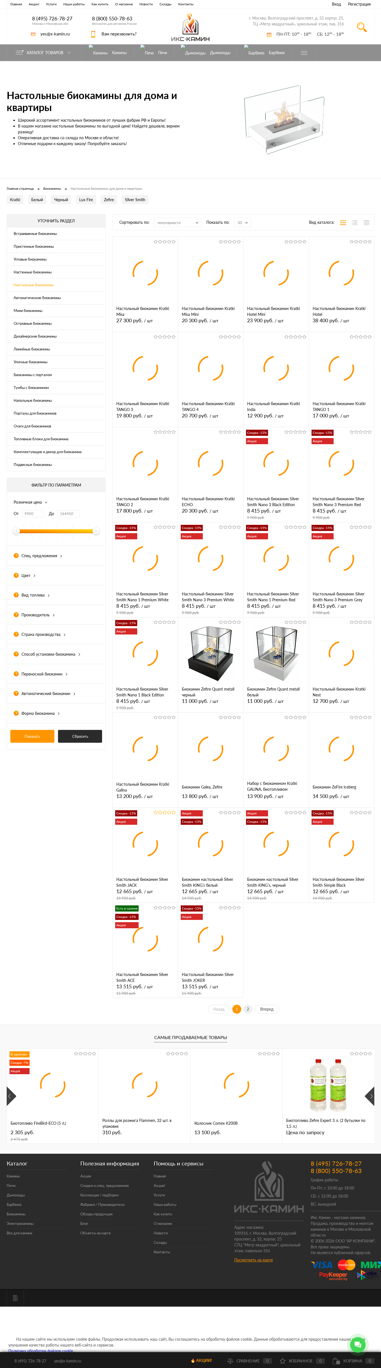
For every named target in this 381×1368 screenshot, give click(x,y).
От (16, 513)
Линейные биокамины (32, 349)
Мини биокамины (28, 310)
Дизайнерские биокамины (35, 336)
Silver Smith (135, 199)
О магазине (124, 4)
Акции (85, 1176)
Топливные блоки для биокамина (41, 439)
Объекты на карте (95, 1233)
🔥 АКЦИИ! (201, 1360)
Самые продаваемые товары (190, 1037)
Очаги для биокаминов (32, 426)
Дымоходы (16, 1195)
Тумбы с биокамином (31, 387)
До (51, 513)
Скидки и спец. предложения (104, 1185)
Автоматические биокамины (37, 297)
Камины (13, 1176)
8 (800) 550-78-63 (112, 18)
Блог (84, 1223)
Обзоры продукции (96, 1214)
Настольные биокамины (34, 285)
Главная (16, 4)
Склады (166, 4)
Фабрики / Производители (102, 1204)
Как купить (99, 4)
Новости (146, 4)
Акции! (34, 4)
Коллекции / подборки (99, 1195)
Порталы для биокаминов (35, 413)
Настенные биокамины (33, 272)
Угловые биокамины (30, 259)
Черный (61, 199)
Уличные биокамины (30, 362)
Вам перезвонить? (119, 33)
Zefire (109, 199)
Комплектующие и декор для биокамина (47, 451)
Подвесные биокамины (33, 464)
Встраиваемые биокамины (35, 233)
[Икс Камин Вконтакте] (15, 1298)
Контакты (186, 4)
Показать (32, 736)
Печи (11, 1185)
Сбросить (80, 736)
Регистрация (359, 4)
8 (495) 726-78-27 (52, 18)
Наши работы (74, 4)
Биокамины (16, 1214)
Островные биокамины (33, 323)
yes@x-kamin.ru (55, 33)
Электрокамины (20, 1223)
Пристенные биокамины (34, 246)
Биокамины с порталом (33, 374)
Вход (336, 4)
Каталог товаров (45, 52)
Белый (37, 199)
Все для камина (19, 1233)
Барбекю (14, 1204)
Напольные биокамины (33, 400)
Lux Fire (86, 199)
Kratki (15, 199)
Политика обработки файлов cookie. (41, 1350)
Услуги (51, 4)
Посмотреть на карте (253, 1260)
